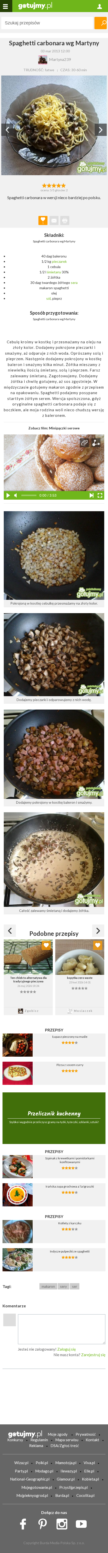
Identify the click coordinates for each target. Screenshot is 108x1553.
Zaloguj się (66, 1349)
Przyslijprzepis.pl (73, 1487)
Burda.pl (62, 1495)
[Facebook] (25, 1522)
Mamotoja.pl (65, 1462)
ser (74, 1286)
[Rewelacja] (63, 185)
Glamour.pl (66, 1479)
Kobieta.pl (90, 1479)
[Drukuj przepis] (64, 220)
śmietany (54, 272)
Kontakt (92, 1439)
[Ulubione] (46, 945)
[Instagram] (64, 1522)
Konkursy (15, 1439)
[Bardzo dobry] (59, 185)
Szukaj (100, 23)
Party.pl (21, 1471)
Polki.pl (42, 1462)
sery (63, 1286)
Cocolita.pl (85, 1495)
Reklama (36, 1445)
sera (74, 282)
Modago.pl (44, 1471)
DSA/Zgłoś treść (64, 1445)
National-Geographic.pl (29, 1479)
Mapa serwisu (66, 1439)
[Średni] (49, 185)
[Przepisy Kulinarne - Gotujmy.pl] (35, 5)
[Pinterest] (44, 1522)
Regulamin (39, 1439)
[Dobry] (53, 185)
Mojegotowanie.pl (36, 1487)
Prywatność (86, 1434)
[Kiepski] (44, 185)
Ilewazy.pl (69, 1471)
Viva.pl (89, 1462)
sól (48, 298)
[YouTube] (83, 1522)
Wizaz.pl (21, 1462)
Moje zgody (58, 1434)
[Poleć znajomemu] (54, 220)
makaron (48, 1286)
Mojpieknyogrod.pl (32, 1495)
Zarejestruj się (93, 1354)
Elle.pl (89, 1471)
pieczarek (59, 261)
